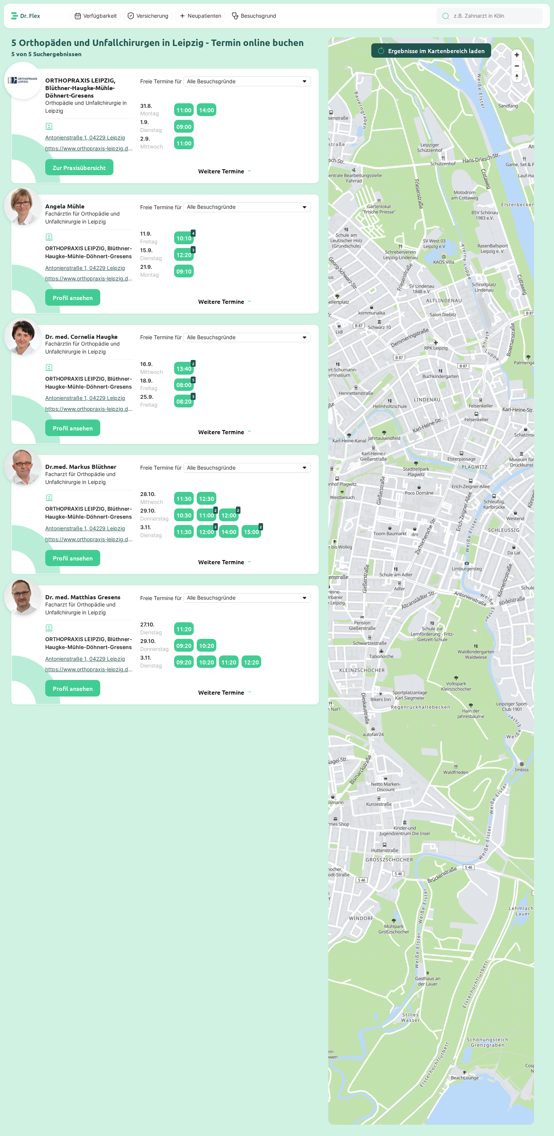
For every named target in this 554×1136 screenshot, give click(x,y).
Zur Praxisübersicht (79, 167)
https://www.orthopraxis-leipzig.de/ (89, 148)
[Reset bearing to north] (516, 76)
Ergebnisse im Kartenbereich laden (436, 50)
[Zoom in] (516, 54)
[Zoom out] (516, 65)
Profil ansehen (73, 297)
